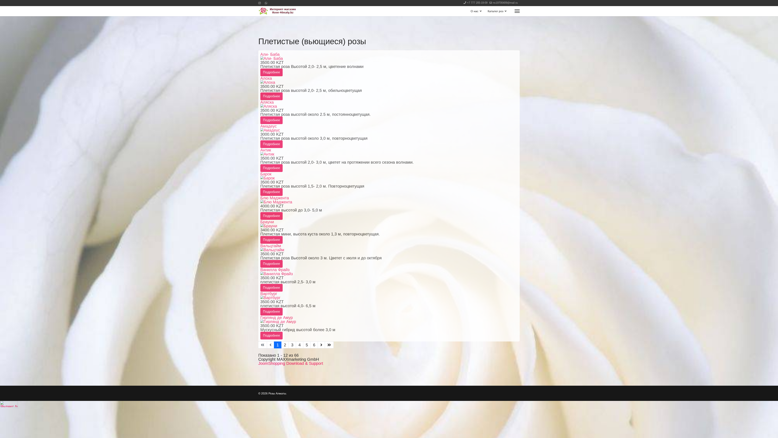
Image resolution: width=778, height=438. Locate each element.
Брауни (267, 222)
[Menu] (517, 11)
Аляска (267, 102)
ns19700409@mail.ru (505, 2)
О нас (474, 11)
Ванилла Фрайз (275, 269)
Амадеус (268, 126)
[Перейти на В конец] (329, 344)
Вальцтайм (270, 246)
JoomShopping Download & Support (290, 363)
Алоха (266, 78)
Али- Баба (270, 54)
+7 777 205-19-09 (477, 2)
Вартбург (268, 293)
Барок (265, 174)
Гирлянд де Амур (276, 317)
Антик (265, 150)
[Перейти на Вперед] (321, 344)
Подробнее (271, 72)
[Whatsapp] (266, 3)
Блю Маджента (274, 198)
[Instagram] (259, 3)
